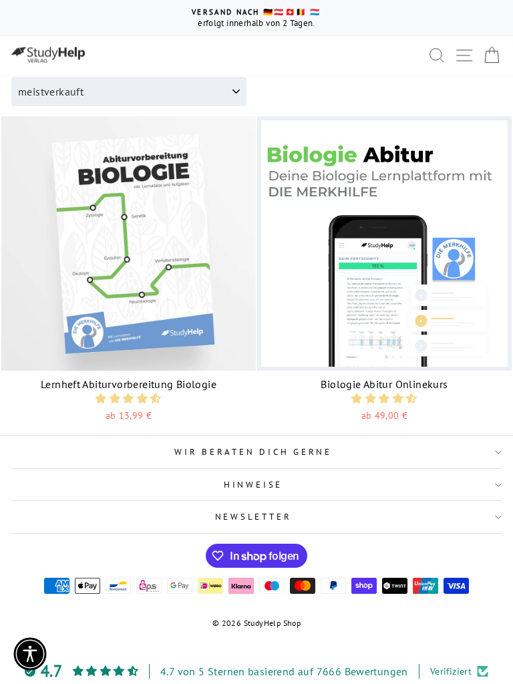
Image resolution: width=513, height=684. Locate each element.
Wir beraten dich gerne (253, 451)
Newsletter (253, 516)
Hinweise (253, 484)
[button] (128, 398)
